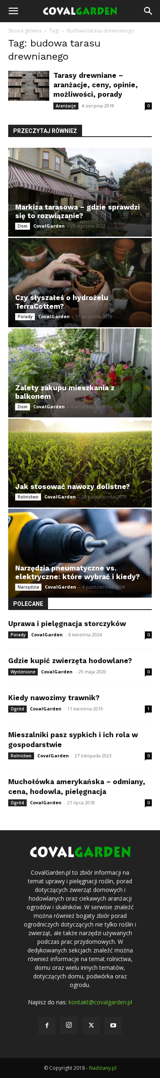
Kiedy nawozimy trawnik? (54, 698)
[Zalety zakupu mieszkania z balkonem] (80, 372)
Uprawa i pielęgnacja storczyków (67, 623)
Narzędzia (28, 587)
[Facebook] (47, 1025)
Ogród (17, 709)
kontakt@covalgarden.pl (100, 1002)
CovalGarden (49, 226)
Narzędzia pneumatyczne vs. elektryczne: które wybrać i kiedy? (77, 572)
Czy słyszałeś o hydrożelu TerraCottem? (61, 301)
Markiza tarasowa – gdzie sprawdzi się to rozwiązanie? (77, 211)
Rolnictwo (28, 497)
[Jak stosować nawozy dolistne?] (80, 463)
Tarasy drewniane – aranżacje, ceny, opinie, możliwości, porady (95, 84)
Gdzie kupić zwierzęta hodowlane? (70, 661)
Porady (25, 316)
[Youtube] (113, 1025)
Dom (22, 226)
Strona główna (24, 30)
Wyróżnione (23, 672)
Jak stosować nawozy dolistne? (72, 486)
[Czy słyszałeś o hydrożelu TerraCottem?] (80, 282)
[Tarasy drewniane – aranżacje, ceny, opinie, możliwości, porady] (28, 86)
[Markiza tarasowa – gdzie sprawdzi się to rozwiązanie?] (80, 192)
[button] (13, 11)
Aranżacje (66, 106)
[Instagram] (69, 1025)
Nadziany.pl (103, 1067)
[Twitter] (91, 1025)
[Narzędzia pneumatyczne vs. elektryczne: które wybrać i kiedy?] (80, 553)
